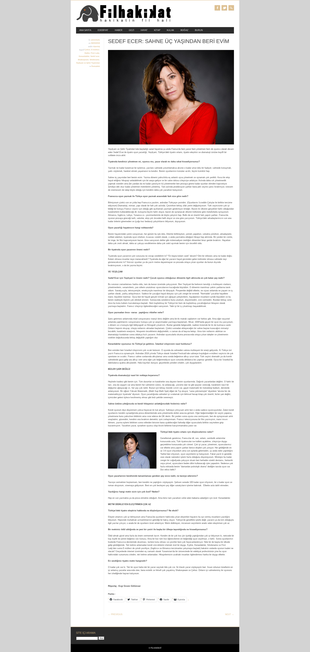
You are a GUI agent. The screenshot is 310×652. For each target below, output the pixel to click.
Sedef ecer (94, 56)
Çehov (87, 50)
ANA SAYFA (85, 30)
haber (118, 30)
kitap (157, 30)
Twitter (224, 7)
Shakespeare (83, 60)
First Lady (95, 53)
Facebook (217, 7)
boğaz (184, 30)
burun (199, 30)
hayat (144, 30)
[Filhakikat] (123, 21)
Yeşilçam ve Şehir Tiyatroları (88, 63)
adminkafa (95, 40)
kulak (170, 30)
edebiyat (103, 30)
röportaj (96, 46)
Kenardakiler (84, 56)
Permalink (95, 66)
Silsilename (94, 60)
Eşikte (87, 53)
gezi (131, 30)
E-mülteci (95, 50)
